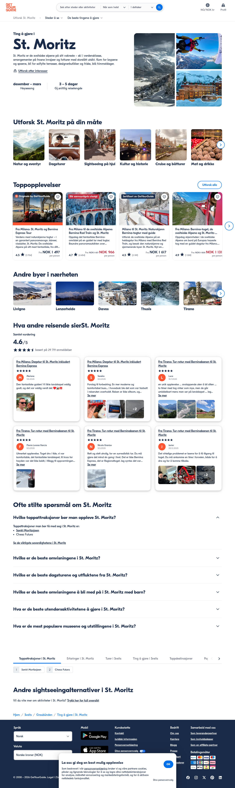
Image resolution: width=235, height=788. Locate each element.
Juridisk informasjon (126, 739)
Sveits (28, 715)
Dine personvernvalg (127, 750)
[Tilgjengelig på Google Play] (94, 736)
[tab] (37, 659)
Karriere (174, 739)
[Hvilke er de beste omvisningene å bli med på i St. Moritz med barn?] (218, 592)
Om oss (174, 733)
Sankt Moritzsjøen (27, 530)
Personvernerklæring (126, 745)
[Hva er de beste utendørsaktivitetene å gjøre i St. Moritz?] (218, 609)
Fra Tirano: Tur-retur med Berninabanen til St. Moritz (187, 364)
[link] (28, 147)
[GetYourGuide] (11, 7)
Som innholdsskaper (202, 739)
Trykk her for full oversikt (83, 700)
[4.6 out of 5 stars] (24, 350)
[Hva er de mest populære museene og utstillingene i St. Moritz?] (218, 626)
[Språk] (208, 5)
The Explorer (177, 762)
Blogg (173, 745)
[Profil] (223, 5)
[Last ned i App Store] (94, 750)
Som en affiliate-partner (204, 745)
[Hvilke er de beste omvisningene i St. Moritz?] (218, 558)
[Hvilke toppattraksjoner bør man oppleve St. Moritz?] (218, 517)
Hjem (16, 715)
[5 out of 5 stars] (46, 370)
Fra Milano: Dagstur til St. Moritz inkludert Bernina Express (43, 364)
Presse (173, 750)
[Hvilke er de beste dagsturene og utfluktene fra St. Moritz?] (218, 575)
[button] (28, 147)
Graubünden (44, 715)
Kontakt (119, 733)
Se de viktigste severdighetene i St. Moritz (39, 543)
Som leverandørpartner (204, 733)
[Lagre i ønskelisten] (58, 197)
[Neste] (221, 145)
